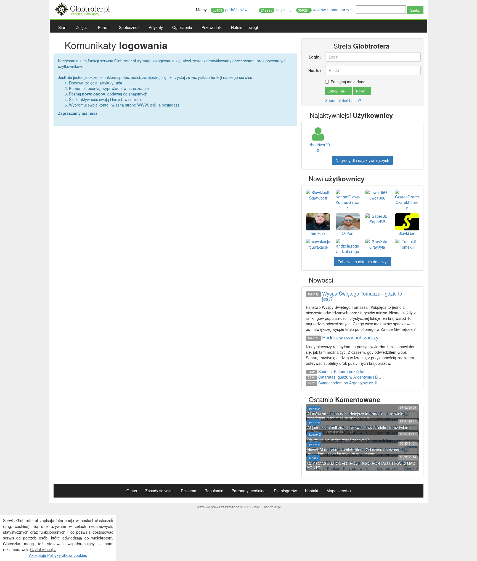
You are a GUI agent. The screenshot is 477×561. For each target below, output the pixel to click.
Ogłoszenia (182, 27)
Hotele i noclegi (244, 27)
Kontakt (311, 490)
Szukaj (415, 10)
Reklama (188, 490)
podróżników (230, 9)
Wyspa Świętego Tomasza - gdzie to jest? (362, 296)
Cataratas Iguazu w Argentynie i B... (349, 377)
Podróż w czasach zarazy (350, 337)
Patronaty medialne (249, 490)
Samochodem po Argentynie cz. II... (349, 382)
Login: (315, 57)
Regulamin (214, 490)
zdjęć (273, 9)
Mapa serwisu (339, 490)
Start (62, 27)
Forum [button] (104, 27)
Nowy (360, 91)
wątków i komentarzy (324, 9)
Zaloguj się (337, 91)
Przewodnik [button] (212, 27)
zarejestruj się (154, 77)
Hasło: (314, 70)
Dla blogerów (285, 490)
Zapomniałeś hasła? (343, 100)
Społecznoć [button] (129, 27)
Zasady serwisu (159, 490)
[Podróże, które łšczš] (83, 8)
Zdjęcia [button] (82, 27)
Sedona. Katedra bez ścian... (343, 371)
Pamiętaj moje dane (348, 81)
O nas (131, 490)
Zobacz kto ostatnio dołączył (363, 261)
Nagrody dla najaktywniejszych (362, 160)
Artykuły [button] (156, 27)
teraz (92, 113)
